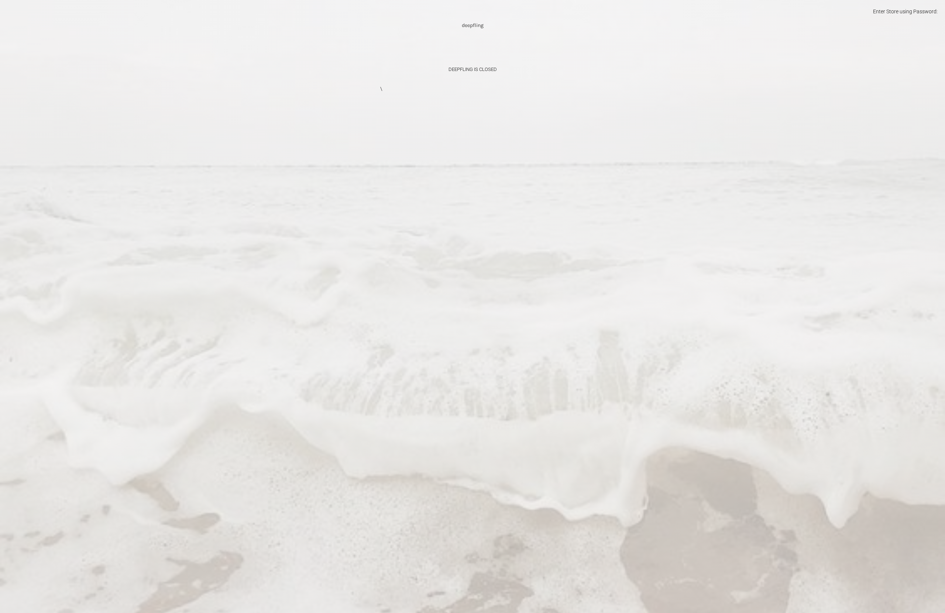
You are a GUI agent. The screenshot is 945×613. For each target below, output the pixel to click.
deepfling (473, 25)
